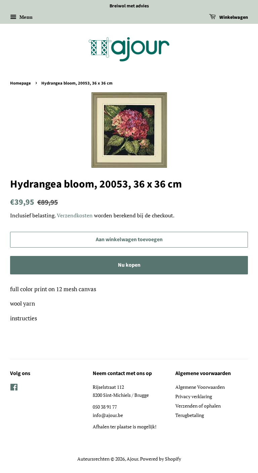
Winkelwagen (233, 17)
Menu (25, 17)
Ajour (132, 459)
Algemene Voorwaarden (200, 387)
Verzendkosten (75, 215)
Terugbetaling (189, 415)
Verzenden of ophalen (198, 406)
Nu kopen (129, 265)
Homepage (20, 83)
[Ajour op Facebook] (14, 388)
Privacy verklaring (193, 396)
